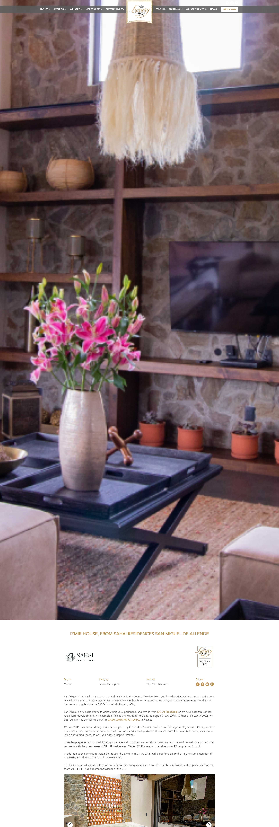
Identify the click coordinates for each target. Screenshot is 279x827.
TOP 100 (161, 9)
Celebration (94, 9)
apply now (229, 9)
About (44, 9)
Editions (174, 9)
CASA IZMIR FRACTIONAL (124, 720)
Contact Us (214, 2)
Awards (59, 9)
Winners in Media (196, 9)
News (213, 9)
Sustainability (115, 9)
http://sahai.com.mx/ (157, 684)
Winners (75, 9)
